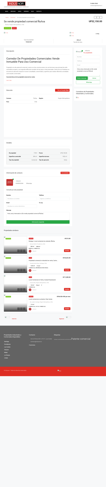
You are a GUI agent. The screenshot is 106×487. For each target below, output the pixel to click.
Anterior (14, 318)
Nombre (8, 195)
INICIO (6, 11)
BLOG (32, 11)
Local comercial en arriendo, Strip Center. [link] (41, 299)
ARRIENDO (26, 11)
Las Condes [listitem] (7, 347)
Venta (14, 28)
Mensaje (8, 210)
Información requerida (38, 222)
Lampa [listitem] (6, 358)
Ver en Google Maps (63, 90)
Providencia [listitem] (7, 344)
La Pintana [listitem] (7, 355)
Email (7, 202)
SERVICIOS (13, 11)
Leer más (9, 80)
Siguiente (61, 318)
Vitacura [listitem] (6, 349)
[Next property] (68, 318)
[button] (95, 17)
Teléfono (41, 195)
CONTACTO (38, 11)
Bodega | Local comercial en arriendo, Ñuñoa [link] (42, 241)
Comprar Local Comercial (59, 339)
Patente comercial (80, 338)
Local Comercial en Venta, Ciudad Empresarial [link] (42, 280)
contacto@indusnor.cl (96, 5)
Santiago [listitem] (6, 341)
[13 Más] (86, 36)
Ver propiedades (65, 172)
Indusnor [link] (34, 251)
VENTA (19, 11)
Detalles (67, 250)
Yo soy (41, 202)
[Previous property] (7, 318)
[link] (15, 245)
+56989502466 (19, 183)
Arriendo (31, 238)
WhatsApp (29, 183)
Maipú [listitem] (6, 352)
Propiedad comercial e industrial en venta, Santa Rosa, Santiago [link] (47, 260)
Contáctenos (32, 345)
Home (7, 17)
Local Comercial (68, 339)
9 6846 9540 (94, 3)
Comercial (12, 17)
